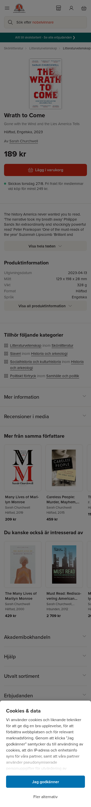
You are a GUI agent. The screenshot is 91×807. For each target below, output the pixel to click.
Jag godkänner (45, 782)
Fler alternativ (45, 797)
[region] (45, 754)
